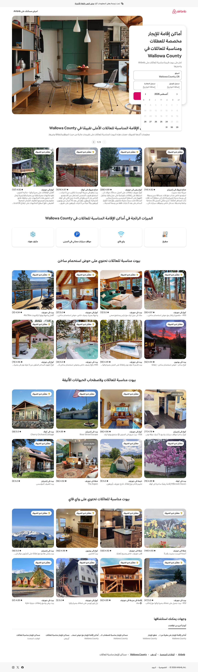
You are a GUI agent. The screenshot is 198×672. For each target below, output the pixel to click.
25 (161, 121)
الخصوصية (163, 667)
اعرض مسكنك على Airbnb (26, 11)
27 (150, 121)
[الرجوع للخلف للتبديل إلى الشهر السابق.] (177, 94)
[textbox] (169, 87)
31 (167, 127)
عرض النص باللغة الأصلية (84, 3)
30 (172, 127)
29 (177, 127)
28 (145, 121)
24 (166, 121)
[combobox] (157, 76)
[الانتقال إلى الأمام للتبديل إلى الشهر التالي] (145, 94)
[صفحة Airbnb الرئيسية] (179, 11)
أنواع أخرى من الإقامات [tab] (177, 625)
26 (156, 121)
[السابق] (104, 142)
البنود (154, 667)
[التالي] (94, 142)
